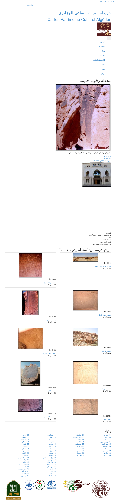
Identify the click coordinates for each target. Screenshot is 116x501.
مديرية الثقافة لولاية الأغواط (102, 160)
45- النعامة (25, 466)
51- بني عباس (51, 460)
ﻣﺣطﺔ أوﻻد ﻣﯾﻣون (50, 416)
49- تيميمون (25, 475)
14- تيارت (53, 442)
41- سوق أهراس (23, 457)
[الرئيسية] (104, 29)
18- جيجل (53, 451)
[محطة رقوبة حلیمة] (83, 117)
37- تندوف (107, 448)
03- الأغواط (107, 158)
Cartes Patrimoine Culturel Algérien (79, 19)
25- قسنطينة (79, 444)
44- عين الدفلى (24, 464)
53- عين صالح (51, 464)
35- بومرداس (106, 444)
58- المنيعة (52, 475)
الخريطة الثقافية (98, 60)
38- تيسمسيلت (106, 451)
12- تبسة (53, 437)
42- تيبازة (26, 460)
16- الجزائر (52, 446)
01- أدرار (26, 435)
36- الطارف (107, 446)
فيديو (103, 69)
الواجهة (102, 42)
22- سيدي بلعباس (78, 437)
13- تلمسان (52, 439)
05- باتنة (26, 444)
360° (103, 64)
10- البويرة (25, 455)
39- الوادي (107, 453)
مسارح (102, 51)
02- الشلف (25, 437)
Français (30, 6)
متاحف (102, 46)
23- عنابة (81, 439)
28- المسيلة (80, 451)
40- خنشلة (107, 455)
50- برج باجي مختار (49, 457)
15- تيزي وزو (52, 444)
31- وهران (107, 435)
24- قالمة (80, 442)
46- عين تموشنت (23, 469)
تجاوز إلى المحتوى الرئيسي (107, 1)
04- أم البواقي (24, 442)
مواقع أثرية (107, 156)
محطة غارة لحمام (105, 389)
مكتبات (102, 55)
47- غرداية (25, 471)
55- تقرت (53, 469)
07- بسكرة (25, 448)
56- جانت (53, 471)
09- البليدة (25, 453)
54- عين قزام (51, 466)
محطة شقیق (106, 419)
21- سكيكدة (80, 435)
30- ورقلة (80, 455)
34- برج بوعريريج (105, 442)
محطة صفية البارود (49, 353)
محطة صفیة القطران (104, 315)
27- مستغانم (80, 448)
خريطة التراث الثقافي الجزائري (84, 12)
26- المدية (80, 446)
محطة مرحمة (106, 351)
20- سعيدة (52, 455)
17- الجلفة (52, 448)
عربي (31, 3)
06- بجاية (26, 446)
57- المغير (53, 473)
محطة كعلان (52, 391)
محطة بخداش (51, 320)
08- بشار (26, 451)
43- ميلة (26, 462)
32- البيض (108, 437)
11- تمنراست (51, 435)
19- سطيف (52, 453)
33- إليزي (108, 439)
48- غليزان (25, 473)
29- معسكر (80, 453)
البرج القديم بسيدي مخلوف (102, 266)
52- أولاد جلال (51, 462)
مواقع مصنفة (100, 73)
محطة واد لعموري (50, 282)
